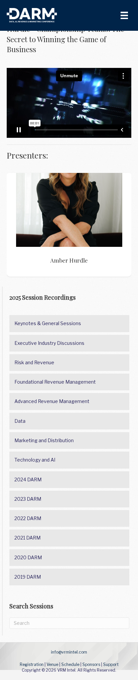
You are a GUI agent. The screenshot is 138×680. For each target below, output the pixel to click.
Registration (32, 664)
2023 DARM (27, 499)
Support (111, 664)
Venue (52, 664)
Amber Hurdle (69, 210)
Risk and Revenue (34, 362)
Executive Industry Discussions (49, 343)
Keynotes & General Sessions (47, 323)
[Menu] (124, 15)
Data (19, 421)
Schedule (70, 664)
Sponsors (91, 664)
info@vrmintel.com (69, 652)
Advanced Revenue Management (51, 401)
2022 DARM (27, 518)
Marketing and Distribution (44, 440)
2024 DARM (28, 479)
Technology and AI (34, 460)
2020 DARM (28, 557)
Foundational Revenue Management (55, 382)
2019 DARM (27, 577)
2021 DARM (27, 538)
